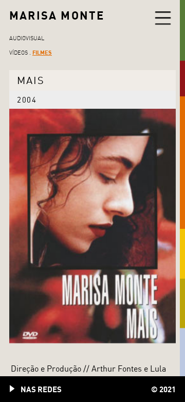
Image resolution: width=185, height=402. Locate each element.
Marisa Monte (56, 15)
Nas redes (41, 389)
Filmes (42, 52)
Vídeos (18, 52)
